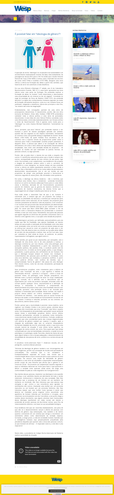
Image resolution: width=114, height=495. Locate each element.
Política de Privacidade (60, 487)
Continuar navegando (56, 491)
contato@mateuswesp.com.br (22, 2)
